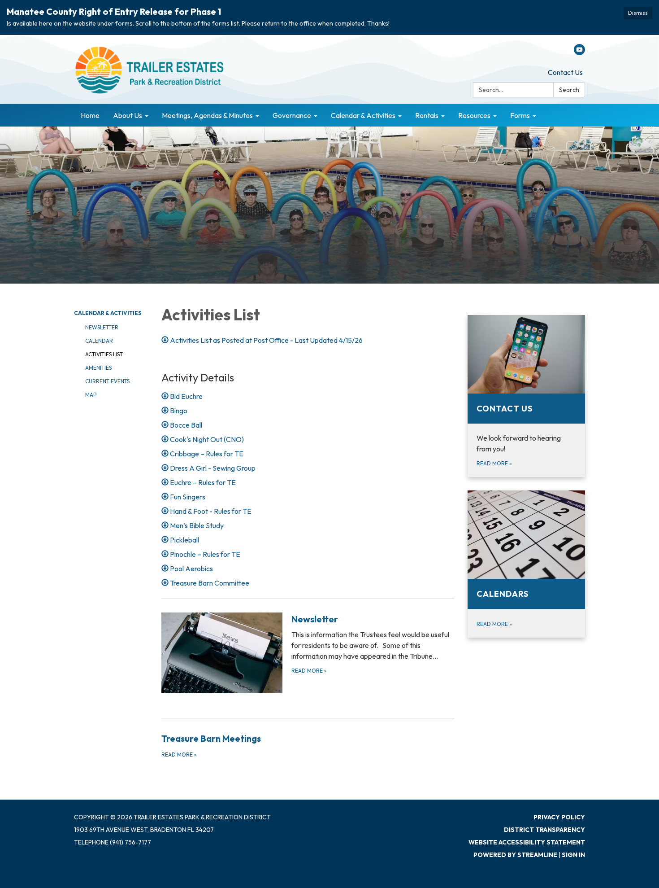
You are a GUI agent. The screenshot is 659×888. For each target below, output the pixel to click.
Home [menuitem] (90, 115)
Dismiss (638, 12)
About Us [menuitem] (127, 115)
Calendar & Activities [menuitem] (363, 115)
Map (90, 394)
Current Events (107, 381)
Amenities (98, 367)
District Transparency (544, 830)
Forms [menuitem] (520, 115)
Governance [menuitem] (292, 115)
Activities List (104, 354)
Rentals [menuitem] (426, 115)
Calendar (99, 340)
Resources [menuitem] (474, 115)
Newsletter (101, 327)
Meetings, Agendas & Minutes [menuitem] (207, 115)
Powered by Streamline (515, 855)
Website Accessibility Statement (526, 842)
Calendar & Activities (107, 313)
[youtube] (579, 52)
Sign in (573, 855)
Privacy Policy (559, 817)
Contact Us (565, 72)
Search (569, 90)
